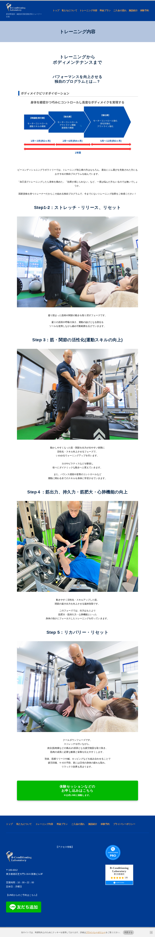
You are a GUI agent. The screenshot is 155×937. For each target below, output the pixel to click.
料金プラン (105, 10)
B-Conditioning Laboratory (119, 869)
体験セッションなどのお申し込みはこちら (77, 790)
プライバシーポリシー (124, 824)
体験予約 (144, 10)
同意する (128, 932)
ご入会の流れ (120, 10)
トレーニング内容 (88, 10)
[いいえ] (151, 932)
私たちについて (69, 10)
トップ (56, 10)
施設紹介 (133, 10)
